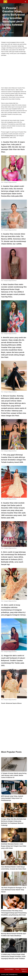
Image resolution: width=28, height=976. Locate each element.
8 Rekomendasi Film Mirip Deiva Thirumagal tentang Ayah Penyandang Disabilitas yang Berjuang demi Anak (14, 913)
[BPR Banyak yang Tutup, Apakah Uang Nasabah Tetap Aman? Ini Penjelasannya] (14, 787)
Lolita (5, 32)
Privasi (17, 969)
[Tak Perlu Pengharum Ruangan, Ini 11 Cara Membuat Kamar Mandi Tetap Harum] (14, 879)
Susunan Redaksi (8, 969)
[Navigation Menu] (5, 1)
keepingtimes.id (13, 974)
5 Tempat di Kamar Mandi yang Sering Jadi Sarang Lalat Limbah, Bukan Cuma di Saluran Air (13, 775)
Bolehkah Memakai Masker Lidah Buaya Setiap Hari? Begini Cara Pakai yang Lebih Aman (13, 846)
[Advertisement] (14, 72)
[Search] (25, 1)
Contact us (24, 969)
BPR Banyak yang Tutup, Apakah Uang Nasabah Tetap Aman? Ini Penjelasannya (12, 798)
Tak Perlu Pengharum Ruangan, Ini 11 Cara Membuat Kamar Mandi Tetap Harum (13, 890)
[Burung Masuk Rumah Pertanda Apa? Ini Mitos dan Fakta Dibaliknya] (14, 925)
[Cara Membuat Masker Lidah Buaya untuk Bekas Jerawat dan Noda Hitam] (14, 858)
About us (24, 971)
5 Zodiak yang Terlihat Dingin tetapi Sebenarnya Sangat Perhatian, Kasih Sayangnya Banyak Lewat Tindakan (13, 956)
